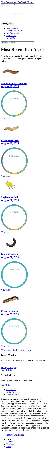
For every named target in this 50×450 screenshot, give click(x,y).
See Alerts (5, 385)
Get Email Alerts (25, 2)
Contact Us (11, 389)
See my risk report (8, 367)
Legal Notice (11, 392)
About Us (10, 38)
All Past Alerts (12, 33)
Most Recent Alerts (14, 31)
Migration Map (12, 28)
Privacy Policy (12, 394)
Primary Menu (7, 24)
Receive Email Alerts (15, 435)
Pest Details (11, 35)
